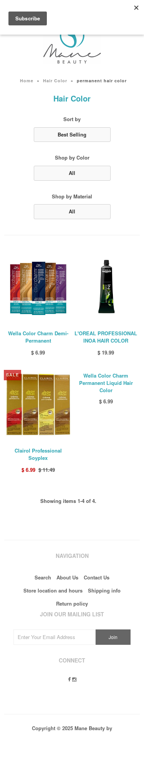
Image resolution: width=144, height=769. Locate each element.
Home (26, 80)
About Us (67, 577)
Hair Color (55, 80)
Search (43, 577)
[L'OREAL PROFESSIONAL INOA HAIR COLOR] (105, 325)
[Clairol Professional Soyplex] (38, 442)
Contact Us (96, 577)
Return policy (72, 603)
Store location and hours (53, 590)
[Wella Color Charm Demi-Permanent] (38, 325)
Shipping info (104, 590)
